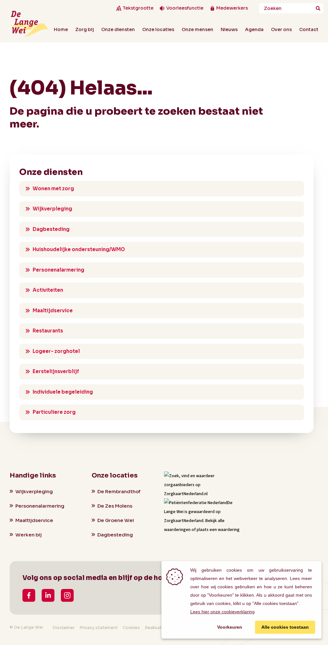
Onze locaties (158, 29)
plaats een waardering (218, 530)
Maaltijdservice (53, 310)
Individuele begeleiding (63, 392)
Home (61, 29)
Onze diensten (118, 29)
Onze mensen (197, 29)
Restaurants (48, 331)
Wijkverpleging (52, 209)
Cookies (131, 627)
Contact (308, 29)
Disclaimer (64, 627)
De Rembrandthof (118, 491)
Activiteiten (48, 290)
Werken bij (28, 535)
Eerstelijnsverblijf (56, 371)
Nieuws (229, 29)
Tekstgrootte (138, 8)
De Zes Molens (114, 506)
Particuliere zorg (54, 412)
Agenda (254, 29)
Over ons (281, 29)
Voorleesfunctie (184, 8)
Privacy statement (98, 627)
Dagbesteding (51, 229)
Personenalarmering (58, 270)
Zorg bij (84, 29)
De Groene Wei (115, 520)
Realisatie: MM (160, 627)
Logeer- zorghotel (56, 351)
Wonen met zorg (53, 188)
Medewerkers (232, 8)
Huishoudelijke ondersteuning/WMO (79, 249)
